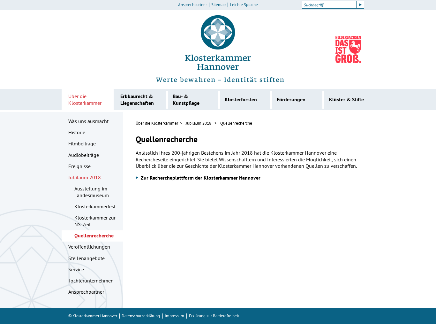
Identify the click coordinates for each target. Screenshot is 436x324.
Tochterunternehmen (91, 280)
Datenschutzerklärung (141, 316)
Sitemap (218, 4)
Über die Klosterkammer (84, 99)
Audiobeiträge (83, 155)
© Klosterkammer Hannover (92, 316)
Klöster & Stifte (346, 99)
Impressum (174, 316)
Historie (76, 132)
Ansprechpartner (192, 4)
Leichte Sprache (244, 4)
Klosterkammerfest (95, 206)
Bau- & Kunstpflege (186, 99)
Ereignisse (79, 166)
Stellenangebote (86, 258)
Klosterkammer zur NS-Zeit (95, 221)
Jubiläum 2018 (84, 177)
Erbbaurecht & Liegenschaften (137, 99)
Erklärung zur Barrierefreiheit (214, 316)
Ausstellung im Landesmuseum (91, 191)
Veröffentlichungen (89, 246)
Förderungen (291, 99)
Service (76, 269)
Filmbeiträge (82, 143)
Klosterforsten (241, 99)
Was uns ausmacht (88, 121)
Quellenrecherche (94, 235)
